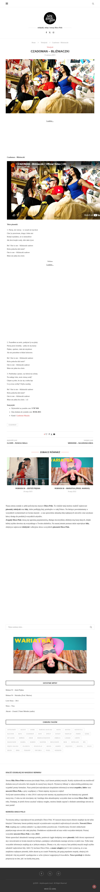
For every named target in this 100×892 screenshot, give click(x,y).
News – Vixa (10, 706)
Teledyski (44, 42)
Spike (18, 750)
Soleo (89, 746)
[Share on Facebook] (49, 434)
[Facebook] (46, 32)
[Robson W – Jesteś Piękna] (28, 471)
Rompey (58, 746)
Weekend (58, 750)
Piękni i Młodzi (12, 746)
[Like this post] (46, 434)
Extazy (58, 734)
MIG (84, 742)
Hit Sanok (11, 738)
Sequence (68, 746)
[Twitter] (50, 32)
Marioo (32, 742)
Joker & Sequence (43, 738)
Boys (20, 734)
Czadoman (12, 425)
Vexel (48, 750)
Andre (32, 729)
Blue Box (10, 734)
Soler (9, 750)
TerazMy (27, 750)
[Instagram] (53, 32)
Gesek (87, 734)
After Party (11, 729)
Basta (58, 729)
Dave (40, 734)
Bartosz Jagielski (45, 729)
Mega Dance (54, 742)
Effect (48, 734)
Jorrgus (57, 738)
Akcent (23, 729)
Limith (77, 738)
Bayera (67, 729)
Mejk (65, 742)
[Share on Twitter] (51, 434)
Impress (22, 738)
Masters (43, 742)
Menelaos (75, 742)
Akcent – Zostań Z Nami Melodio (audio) (20, 711)
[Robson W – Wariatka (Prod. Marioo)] (72, 471)
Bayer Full (79, 729)
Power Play (38, 746)
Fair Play (68, 734)
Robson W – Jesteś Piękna (27, 488)
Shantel (80, 746)
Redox (49, 746)
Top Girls (38, 750)
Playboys (26, 746)
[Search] (93, 3)
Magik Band (11, 742)
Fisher (78, 734)
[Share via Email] (54, 434)
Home (34, 42)
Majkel (23, 742)
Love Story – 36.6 (12, 701)
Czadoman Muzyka (23, 416)
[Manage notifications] (94, 887)
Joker (31, 738)
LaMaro (67, 738)
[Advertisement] (50, 138)
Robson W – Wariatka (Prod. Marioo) (72, 488)
